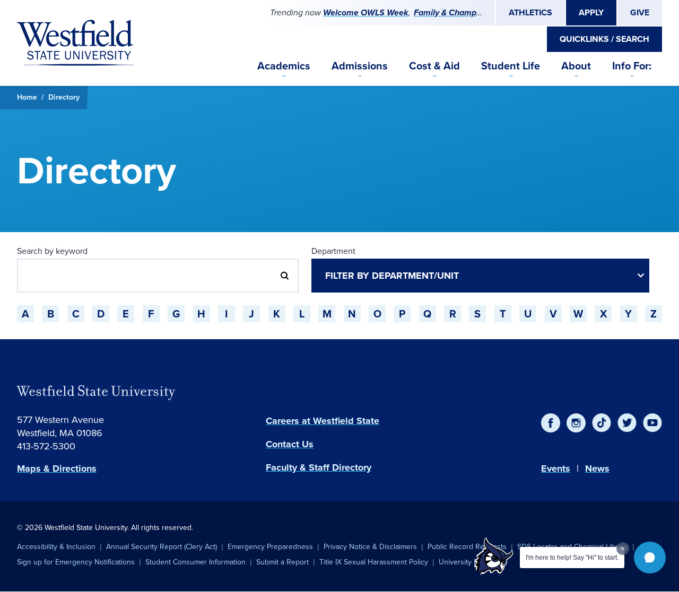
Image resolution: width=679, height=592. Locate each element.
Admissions (360, 66)
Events (555, 468)
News (597, 468)
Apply (591, 12)
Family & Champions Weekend (472, 12)
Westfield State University (96, 391)
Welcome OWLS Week (365, 12)
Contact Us (290, 444)
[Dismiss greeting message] (622, 548)
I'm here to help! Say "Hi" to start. (572, 557)
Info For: (631, 66)
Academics (283, 66)
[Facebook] (550, 422)
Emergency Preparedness (270, 546)
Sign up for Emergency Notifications (76, 562)
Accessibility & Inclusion (56, 546)
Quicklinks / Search (604, 39)
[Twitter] (627, 422)
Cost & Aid (434, 66)
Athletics (530, 12)
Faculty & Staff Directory (318, 467)
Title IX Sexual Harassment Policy (373, 562)
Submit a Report (282, 562)
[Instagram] (576, 422)
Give (639, 12)
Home (27, 97)
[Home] (75, 42)
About (576, 66)
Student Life (510, 66)
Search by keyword (52, 251)
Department (333, 251)
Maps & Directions (57, 468)
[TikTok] (601, 422)
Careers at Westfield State (322, 421)
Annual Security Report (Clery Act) (161, 546)
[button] (650, 557)
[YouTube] (652, 422)
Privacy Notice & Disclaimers (370, 546)
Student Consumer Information (195, 562)
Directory (64, 97)
